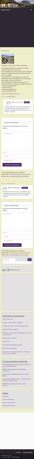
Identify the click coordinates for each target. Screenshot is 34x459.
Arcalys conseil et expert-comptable (12, 322)
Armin (12, 102)
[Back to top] (30, 455)
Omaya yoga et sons (8, 319)
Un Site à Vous (6, 341)
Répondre (27, 102)
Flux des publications (8, 399)
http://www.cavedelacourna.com (11, 93)
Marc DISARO (6, 364)
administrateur (6, 50)
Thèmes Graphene (15, 457)
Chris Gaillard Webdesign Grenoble (12, 345)
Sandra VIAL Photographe (9, 348)
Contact (18, 452)
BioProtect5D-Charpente (9, 338)
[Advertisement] (17, 29)
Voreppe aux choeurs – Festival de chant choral (15, 326)
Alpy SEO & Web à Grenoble (10, 329)
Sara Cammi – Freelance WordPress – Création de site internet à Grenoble (16, 352)
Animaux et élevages (21, 65)
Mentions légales (27, 452)
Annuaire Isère (5, 9)
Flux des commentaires (8, 402)
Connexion (5, 396)
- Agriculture (11, 65)
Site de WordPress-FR (8, 405)
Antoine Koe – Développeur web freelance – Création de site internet (17, 333)
